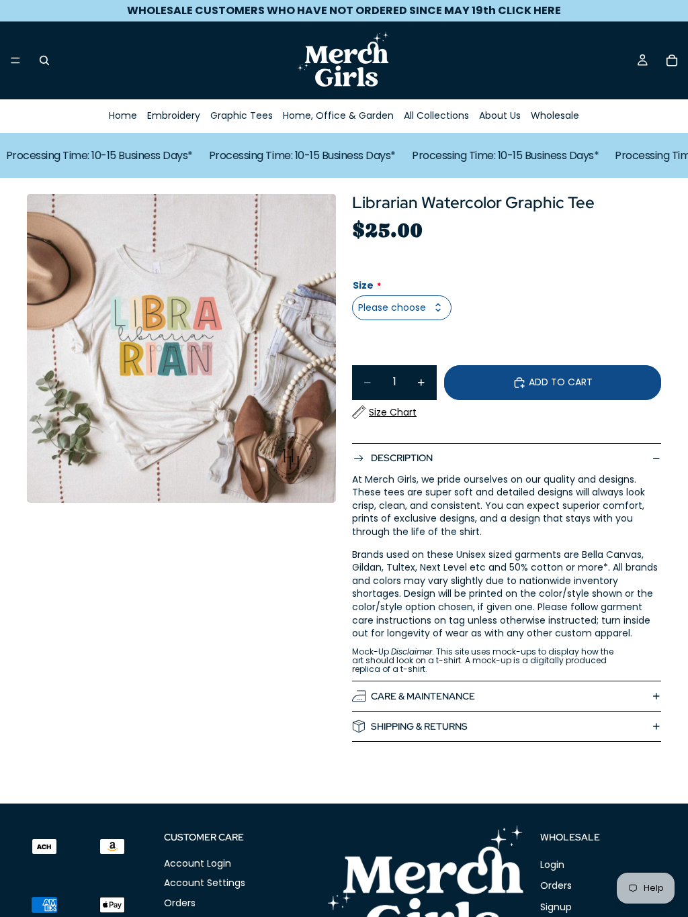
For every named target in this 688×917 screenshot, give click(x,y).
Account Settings (204, 883)
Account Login (197, 863)
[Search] (44, 60)
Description (402, 458)
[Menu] (15, 60)
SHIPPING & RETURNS (419, 726)
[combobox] (402, 308)
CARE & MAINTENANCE (423, 696)
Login (552, 864)
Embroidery (173, 115)
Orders (180, 903)
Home (123, 115)
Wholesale (555, 115)
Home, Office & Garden (338, 115)
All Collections (436, 115)
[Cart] (672, 60)
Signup (556, 907)
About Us (500, 115)
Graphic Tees (241, 115)
